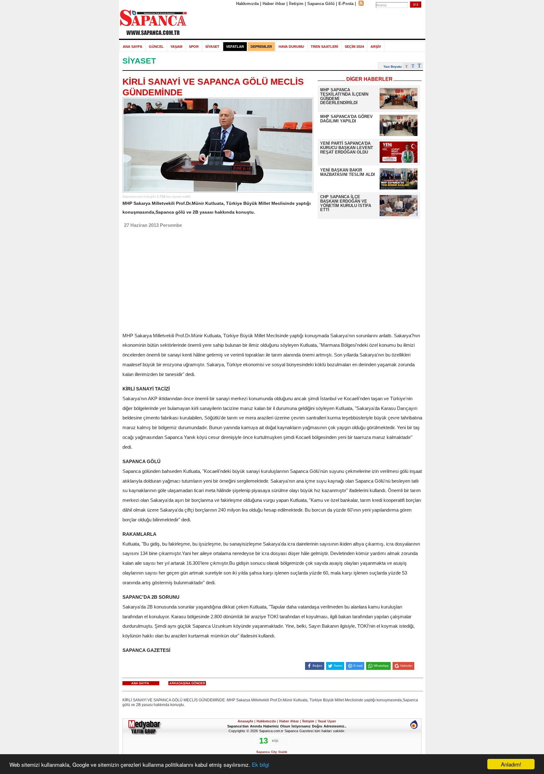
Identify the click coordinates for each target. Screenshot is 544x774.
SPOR (194, 46)
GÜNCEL (156, 46)
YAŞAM (176, 46)
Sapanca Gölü (321, 3)
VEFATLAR (235, 46)
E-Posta (346, 3)
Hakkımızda (247, 3)
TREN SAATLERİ (324, 46)
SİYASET (212, 46)
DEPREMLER (261, 46)
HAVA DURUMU (291, 46)
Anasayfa (245, 721)
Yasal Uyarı (327, 721)
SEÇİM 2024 (354, 46)
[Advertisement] (306, 22)
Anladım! (511, 764)
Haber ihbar (274, 3)
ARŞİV (376, 46)
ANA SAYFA (132, 46)
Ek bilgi (260, 764)
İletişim (296, 3)
